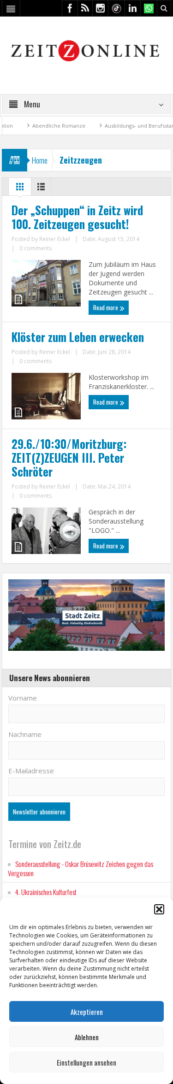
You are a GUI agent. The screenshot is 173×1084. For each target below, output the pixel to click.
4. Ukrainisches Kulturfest (46, 892)
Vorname (22, 697)
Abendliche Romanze (42, 125)
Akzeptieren (87, 1012)
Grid (20, 189)
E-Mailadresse (31, 770)
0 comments (35, 248)
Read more (106, 307)
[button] (159, 909)
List (41, 189)
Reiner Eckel (54, 239)
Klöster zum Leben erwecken (78, 337)
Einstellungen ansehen (86, 1062)
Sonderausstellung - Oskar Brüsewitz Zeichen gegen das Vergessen (80, 868)
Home (40, 160)
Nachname (25, 734)
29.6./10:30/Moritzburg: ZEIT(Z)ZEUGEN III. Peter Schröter (69, 457)
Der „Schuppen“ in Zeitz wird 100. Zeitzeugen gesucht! (77, 217)
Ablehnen (87, 1037)
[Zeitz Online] (86, 50)
